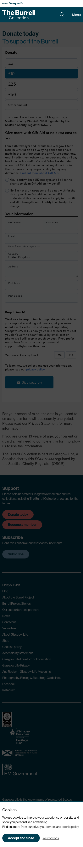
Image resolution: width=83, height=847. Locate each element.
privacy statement (44, 827)
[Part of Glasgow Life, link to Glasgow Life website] (12, 4)
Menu (76, 15)
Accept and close (21, 838)
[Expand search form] (62, 14)
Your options (51, 838)
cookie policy (70, 827)
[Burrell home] (18, 14)
